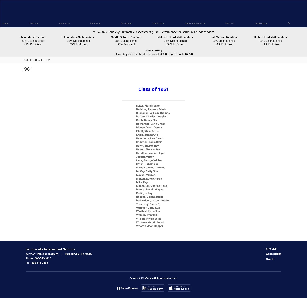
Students (63, 23)
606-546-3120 (43, 258)
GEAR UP (157, 23)
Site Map (271, 248)
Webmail (229, 23)
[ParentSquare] (127, 288)
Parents (94, 23)
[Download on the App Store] (179, 288)
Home (5, 23)
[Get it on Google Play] (153, 288)
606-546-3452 (39, 262)
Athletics (125, 23)
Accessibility (273, 253)
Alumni (38, 60)
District (32, 23)
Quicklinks (260, 23)
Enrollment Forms (194, 23)
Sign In (270, 259)
